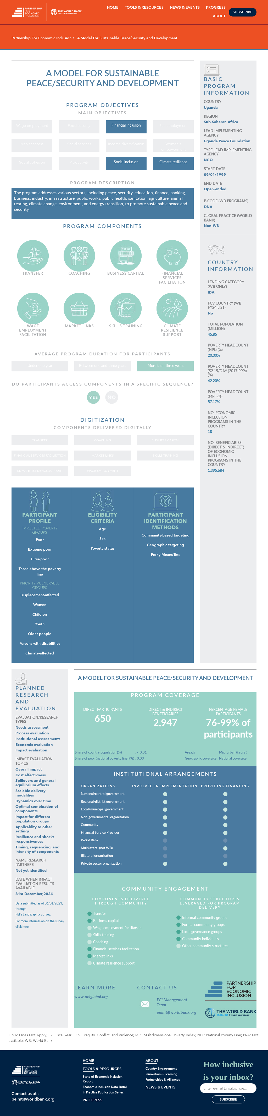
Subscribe (243, 12)
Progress (92, 1100)
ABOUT (219, 16)
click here (22, 926)
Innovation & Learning (161, 1074)
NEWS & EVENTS (185, 7)
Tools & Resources (144, 7)
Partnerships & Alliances (163, 1079)
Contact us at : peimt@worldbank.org (26, 1096)
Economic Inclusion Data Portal (105, 1087)
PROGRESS (216, 7)
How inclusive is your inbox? (228, 1071)
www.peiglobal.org (91, 997)
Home (113, 7)
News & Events (160, 1087)
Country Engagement (161, 1068)
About (152, 1061)
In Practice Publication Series (103, 1092)
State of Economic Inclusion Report (102, 1079)
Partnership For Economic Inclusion (41, 38)
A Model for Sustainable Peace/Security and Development (165, 678)
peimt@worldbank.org (175, 1012)
